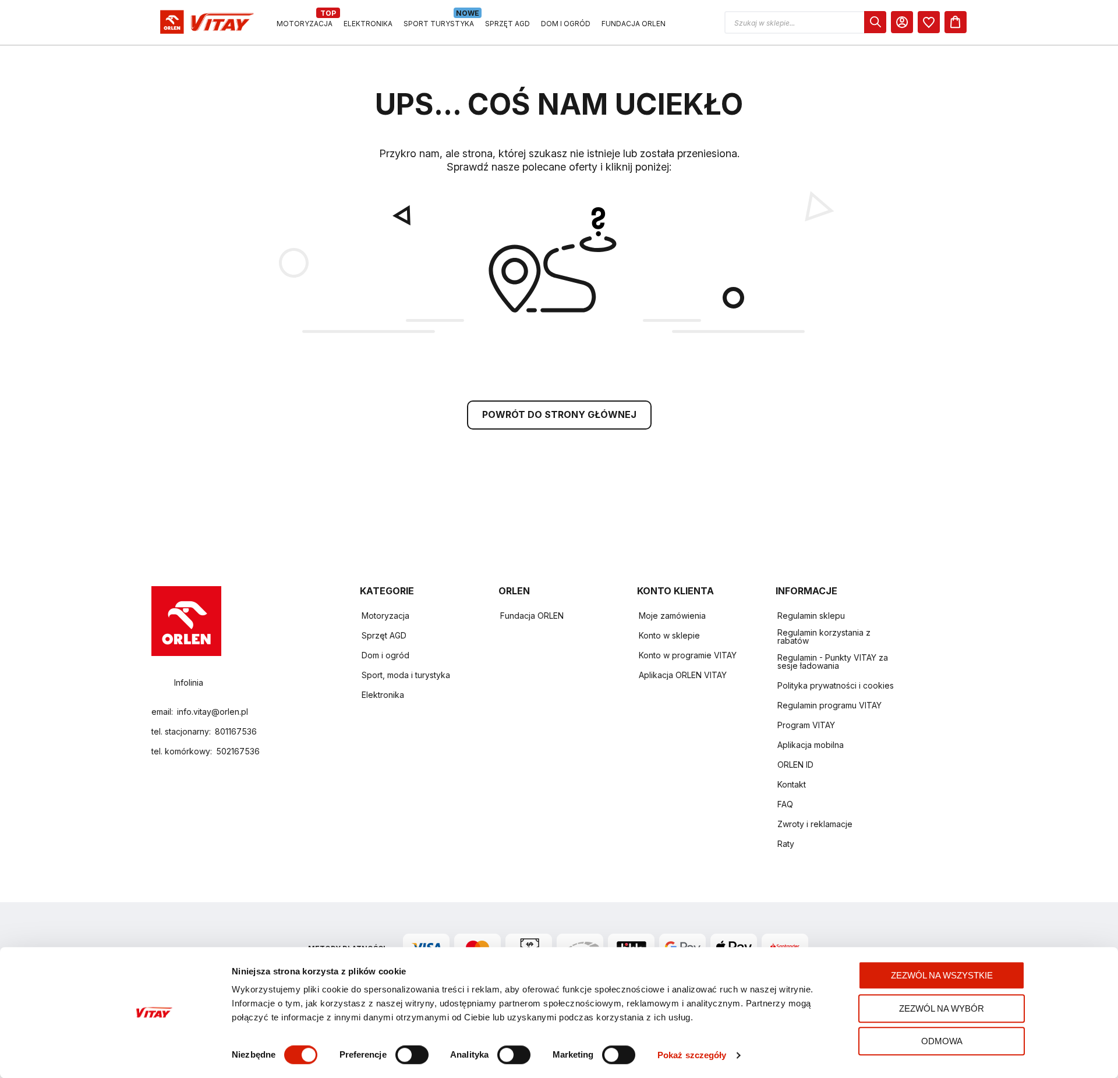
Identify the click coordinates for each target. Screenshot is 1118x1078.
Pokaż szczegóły (692, 1055)
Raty (785, 844)
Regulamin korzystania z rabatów (824, 636)
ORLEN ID (795, 765)
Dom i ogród (385, 655)
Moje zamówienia (672, 615)
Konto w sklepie (669, 635)
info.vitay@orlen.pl (212, 712)
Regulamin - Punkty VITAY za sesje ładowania (832, 662)
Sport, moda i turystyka (406, 675)
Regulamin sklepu (811, 615)
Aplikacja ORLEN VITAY (683, 675)
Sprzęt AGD (384, 635)
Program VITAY (806, 725)
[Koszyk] (955, 22)
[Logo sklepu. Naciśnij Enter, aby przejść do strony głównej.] (205, 22)
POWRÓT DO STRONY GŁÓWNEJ (559, 414)
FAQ (785, 804)
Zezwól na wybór (941, 1008)
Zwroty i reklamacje (814, 824)
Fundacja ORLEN (532, 615)
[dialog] (929, 22)
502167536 (238, 751)
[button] (805, 22)
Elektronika (383, 695)
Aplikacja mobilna (810, 745)
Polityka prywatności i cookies (835, 685)
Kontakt (791, 784)
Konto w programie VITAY (688, 655)
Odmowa (942, 1041)
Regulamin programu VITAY (829, 705)
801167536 (236, 731)
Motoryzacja (385, 615)
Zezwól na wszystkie (942, 975)
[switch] (412, 1056)
